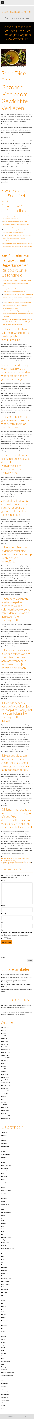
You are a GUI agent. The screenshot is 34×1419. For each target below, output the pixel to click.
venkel (3, 1378)
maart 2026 (4, 1041)
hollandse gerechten (6, 1237)
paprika (3, 1300)
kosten (3, 1276)
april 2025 (4, 1071)
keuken (3, 1259)
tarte (2, 1350)
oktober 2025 (5, 1055)
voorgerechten (5, 1400)
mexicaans (4, 1292)
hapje (2, 1229)
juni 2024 (3, 1099)
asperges (3, 1151)
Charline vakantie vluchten (8, 1012)
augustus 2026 (5, 1027)
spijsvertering (9, 862)
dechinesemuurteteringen (8, 1005)
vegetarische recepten (7, 1375)
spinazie (3, 1347)
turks (2, 1358)
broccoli (3, 1179)
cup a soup (4, 1198)
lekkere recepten (5, 1284)
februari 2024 (5, 1110)
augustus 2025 (5, 1060)
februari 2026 (5, 1044)
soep (2, 1334)
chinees (3, 1187)
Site (2, 922)
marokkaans (4, 1289)
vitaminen (28, 862)
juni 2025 (3, 1066)
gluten (3, 1218)
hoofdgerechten (5, 1242)
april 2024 (4, 1105)
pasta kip (3, 1306)
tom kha (3, 1353)
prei (2, 1322)
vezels (23, 862)
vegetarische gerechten (7, 1372)
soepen (3, 1339)
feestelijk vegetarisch (6, 1212)
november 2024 (5, 1085)
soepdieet (3, 1336)
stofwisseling (17, 862)
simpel (3, 1331)
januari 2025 (4, 1080)
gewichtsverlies (12, 858)
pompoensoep (5, 1320)
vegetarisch (4, 1369)
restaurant (4, 1325)
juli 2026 (3, 1030)
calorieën (4, 858)
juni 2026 (3, 1033)
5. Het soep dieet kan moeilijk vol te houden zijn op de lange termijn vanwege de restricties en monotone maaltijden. (18, 313)
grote (2, 1226)
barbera (3, 1162)
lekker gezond (5, 1281)
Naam (3, 905)
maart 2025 (4, 1074)
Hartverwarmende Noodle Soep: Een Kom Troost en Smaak (16, 977)
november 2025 (5, 1052)
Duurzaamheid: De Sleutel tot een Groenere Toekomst (15, 974)
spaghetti (3, 1345)
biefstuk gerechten (6, 1165)
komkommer (4, 1273)
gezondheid (20, 858)
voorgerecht (4, 1397)
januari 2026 (4, 1047)
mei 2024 (3, 1102)
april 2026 (4, 1038)
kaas (2, 1253)
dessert (3, 1201)
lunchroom (4, 1287)
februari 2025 (5, 1077)
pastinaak (3, 1314)
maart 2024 (4, 1107)
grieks (3, 1220)
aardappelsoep (5, 1146)
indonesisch (4, 1245)
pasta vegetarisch (6, 1309)
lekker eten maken (6, 1278)
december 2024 (5, 1082)
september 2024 (5, 1091)
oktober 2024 (5, 1088)
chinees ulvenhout (6, 1190)
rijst (2, 1328)
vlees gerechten (5, 1392)
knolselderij (4, 1267)
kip (2, 1262)
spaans (3, 1342)
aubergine (4, 1157)
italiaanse (3, 1251)
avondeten (4, 1160)
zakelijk (3, 1405)
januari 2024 (4, 1113)
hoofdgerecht (4, 1240)
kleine (2, 1265)
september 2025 (5, 1058)
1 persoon (4, 1132)
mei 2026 (3, 1036)
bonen (3, 1173)
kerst (2, 1256)
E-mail (3, 914)
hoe (2, 1234)
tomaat (3, 1356)
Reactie (3, 880)
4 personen (4, 1138)
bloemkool (4, 1171)
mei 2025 (3, 1069)
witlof (2, 1403)
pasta (2, 1303)
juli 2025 (3, 1063)
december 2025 (5, 1049)
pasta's (3, 1311)
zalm (2, 1408)
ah (2, 1149)
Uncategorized (5, 1367)
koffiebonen (4, 1270)
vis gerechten (4, 1383)
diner (2, 1207)
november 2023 (5, 1118)
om (2, 1295)
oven (2, 1298)
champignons (4, 1182)
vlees (2, 1389)
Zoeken (3, 957)
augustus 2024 (5, 1093)
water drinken (15, 864)
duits (2, 1209)
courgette (3, 1193)
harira (2, 1231)
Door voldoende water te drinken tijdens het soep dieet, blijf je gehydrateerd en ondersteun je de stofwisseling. (17, 238)
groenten (26, 858)
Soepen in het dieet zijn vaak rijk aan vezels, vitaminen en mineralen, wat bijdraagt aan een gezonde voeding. (16, 224)
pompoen (3, 1317)
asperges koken (5, 1154)
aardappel (4, 1143)
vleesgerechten (5, 1394)
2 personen (4, 1135)
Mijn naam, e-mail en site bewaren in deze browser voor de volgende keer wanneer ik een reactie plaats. (16, 934)
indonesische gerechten (7, 1248)
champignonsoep (5, 1184)
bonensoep (4, 1176)
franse (3, 1215)
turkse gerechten (5, 1361)
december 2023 (5, 1116)
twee (2, 1364)
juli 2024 (3, 1096)
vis (2, 1380)
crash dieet (4, 1196)
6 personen (4, 1140)
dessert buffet (5, 1204)
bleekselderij (4, 1168)
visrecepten (4, 1386)
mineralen (9, 860)
